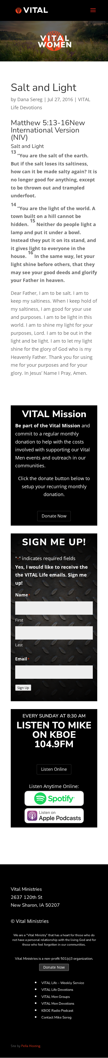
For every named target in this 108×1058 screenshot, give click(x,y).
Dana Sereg (29, 99)
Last (19, 644)
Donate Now (54, 516)
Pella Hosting (30, 1046)
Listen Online (54, 769)
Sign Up (23, 687)
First (19, 620)
